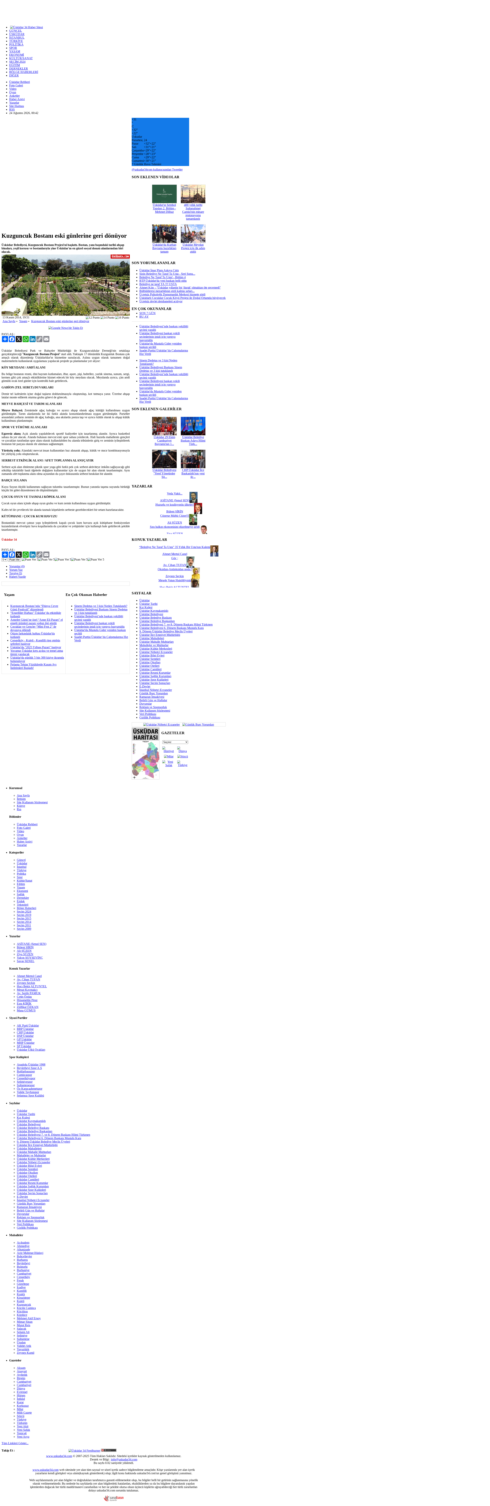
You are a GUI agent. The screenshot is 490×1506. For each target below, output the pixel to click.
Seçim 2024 (24, 911)
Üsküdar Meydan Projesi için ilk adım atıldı (193, 248)
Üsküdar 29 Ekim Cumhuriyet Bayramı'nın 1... (164, 440)
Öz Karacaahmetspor (29, 1088)
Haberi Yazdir (17, 576)
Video (12, 88)
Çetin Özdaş (24, 996)
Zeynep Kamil (25, 1352)
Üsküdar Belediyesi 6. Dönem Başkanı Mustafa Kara (171, 628)
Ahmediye (23, 1246)
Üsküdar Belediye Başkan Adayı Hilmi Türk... (193, 440)
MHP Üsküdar (25, 1042)
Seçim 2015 (24, 918)
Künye (21, 805)
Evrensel (22, 1392)
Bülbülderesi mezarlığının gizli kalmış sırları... (167, 291)
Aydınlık (22, 1374)
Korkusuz (23, 1405)
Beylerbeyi (23, 1263)
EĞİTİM (14, 65)
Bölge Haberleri (26, 908)
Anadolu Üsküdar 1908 (31, 1064)
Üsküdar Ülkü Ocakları (31, 1049)
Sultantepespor (26, 1085)
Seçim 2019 (24, 915)
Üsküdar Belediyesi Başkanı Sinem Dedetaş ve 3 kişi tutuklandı (160, 369)
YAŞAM (14, 51)
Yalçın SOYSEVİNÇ (30, 957)
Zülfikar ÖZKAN (27, 1007)
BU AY (144, 316)
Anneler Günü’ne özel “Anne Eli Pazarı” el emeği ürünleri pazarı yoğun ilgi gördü (36, 621)
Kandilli (22, 1290)
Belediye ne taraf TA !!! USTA (158, 284)
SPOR (13, 48)
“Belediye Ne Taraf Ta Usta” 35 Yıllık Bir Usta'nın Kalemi (174, 547)
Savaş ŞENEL (25, 961)
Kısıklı (21, 1294)
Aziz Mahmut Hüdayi (30, 1253)
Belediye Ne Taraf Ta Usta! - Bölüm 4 (162, 277)
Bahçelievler (24, 1256)
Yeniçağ (22, 1433)
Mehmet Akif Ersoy (29, 1318)
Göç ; (174, 558)
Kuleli (20, 1301)
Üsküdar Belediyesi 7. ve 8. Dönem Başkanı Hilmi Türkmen (176, 624)
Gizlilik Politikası (149, 717)
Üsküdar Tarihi (148, 603)
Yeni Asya (23, 1436)
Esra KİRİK (24, 1003)
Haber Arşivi (17, 99)
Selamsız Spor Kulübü (30, 1095)
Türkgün (22, 1423)
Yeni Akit (22, 1426)
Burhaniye (23, 1270)
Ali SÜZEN (24, 950)
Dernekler (23, 897)
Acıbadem (23, 1242)
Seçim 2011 (24, 925)
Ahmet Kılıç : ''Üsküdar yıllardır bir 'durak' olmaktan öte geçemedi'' (180, 287)
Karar (20, 1402)
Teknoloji (22, 904)
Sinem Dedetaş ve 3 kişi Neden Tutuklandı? (100, 606)
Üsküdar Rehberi (19, 82)
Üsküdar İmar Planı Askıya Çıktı (159, 270)
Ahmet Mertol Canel (29, 976)
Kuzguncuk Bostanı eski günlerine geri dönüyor (60, 321)
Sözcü (20, 1416)
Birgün (21, 1378)
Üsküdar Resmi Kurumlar (155, 672)
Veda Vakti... (174, 493)
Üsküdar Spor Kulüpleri (153, 679)
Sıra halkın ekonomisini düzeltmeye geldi (175, 526)
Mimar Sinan (25, 1321)
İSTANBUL (16, 37)
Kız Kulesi (145, 607)
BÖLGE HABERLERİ (23, 72)
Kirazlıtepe (23, 1297)
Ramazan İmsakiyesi (151, 696)
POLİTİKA (16, 44)
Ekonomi (22, 891)
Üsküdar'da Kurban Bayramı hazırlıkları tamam (164, 248)
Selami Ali (23, 1332)
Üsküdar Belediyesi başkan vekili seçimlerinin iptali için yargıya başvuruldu (99, 625)
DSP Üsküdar (25, 1035)
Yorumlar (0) (17, 566)
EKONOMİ (16, 54)
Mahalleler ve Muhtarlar (153, 645)
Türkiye (21, 870)
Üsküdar (144, 600)
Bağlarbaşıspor (26, 1071)
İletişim (21, 799)
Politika (21, 873)
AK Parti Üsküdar (28, 1025)
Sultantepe (23, 1339)
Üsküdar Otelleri (149, 665)
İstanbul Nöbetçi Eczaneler (155, 690)
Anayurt (22, 1371)
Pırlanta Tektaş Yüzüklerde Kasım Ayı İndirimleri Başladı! (33, 666)
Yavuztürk (23, 1349)
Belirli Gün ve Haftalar (153, 700)
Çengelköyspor (26, 1078)
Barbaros (22, 1259)
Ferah (20, 1280)
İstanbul (21, 866)
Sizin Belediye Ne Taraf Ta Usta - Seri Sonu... (167, 273)
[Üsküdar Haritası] (145, 778)
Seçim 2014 (24, 921)
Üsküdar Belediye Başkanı (155, 617)
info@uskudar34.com (124, 1459)
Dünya (21, 1388)
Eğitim (21, 884)
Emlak (21, 901)
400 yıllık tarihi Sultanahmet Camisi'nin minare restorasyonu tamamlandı (193, 211)
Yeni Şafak (23, 1429)
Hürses (21, 1395)
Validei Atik (24, 1345)
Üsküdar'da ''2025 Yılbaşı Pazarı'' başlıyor (35, 647)
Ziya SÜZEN (25, 954)
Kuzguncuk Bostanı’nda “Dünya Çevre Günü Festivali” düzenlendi (34, 607)
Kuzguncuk (24, 1304)
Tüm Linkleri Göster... (15, 1443)
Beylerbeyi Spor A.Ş (29, 1068)
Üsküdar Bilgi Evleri (151, 655)
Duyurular (145, 703)
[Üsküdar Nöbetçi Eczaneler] (161, 724)
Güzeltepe (23, 1284)
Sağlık (20, 894)
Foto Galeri (16, 85)
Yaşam (23, 321)
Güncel (21, 860)
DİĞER (14, 75)
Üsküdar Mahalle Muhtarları (156, 641)
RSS (12, 109)
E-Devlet (144, 686)
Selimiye (22, 1335)
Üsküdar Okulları (149, 662)
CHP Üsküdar (25, 1032)
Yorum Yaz (16, 569)
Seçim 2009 (24, 928)
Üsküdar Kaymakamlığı (153, 610)
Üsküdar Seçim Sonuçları (154, 683)
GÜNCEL (15, 30)
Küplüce (22, 1314)
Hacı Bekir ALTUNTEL (32, 986)
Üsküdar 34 (9, 539)
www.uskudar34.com (59, 1456)
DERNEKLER (18, 68)
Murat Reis (23, 1325)
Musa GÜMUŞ (26, 1010)
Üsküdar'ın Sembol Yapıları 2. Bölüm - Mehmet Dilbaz (164, 208)
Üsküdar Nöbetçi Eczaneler (156, 652)
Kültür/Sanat (24, 880)
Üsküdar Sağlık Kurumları (155, 676)
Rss (19, 809)
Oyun (12, 92)
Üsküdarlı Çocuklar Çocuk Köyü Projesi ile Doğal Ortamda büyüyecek (182, 297)
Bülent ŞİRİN (25, 947)
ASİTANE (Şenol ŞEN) (31, 943)
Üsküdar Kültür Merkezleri (155, 648)
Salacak (21, 1328)
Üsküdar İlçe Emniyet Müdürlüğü (159, 634)
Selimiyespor (25, 1081)
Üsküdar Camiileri (150, 669)
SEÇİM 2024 (17, 61)
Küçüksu (22, 1311)
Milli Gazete (24, 1412)
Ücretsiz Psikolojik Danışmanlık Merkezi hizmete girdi (172, 294)
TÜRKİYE (16, 41)
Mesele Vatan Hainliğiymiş (174, 580)
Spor (20, 877)
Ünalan (21, 1342)
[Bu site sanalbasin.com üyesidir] (114, 1500)
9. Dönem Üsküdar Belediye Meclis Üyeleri (166, 631)
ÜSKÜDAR (16, 34)
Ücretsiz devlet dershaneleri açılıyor (160, 301)
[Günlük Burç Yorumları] (197, 724)
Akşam (21, 1367)
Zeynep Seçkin (26, 982)
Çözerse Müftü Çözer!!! (174, 515)
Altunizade (23, 1249)
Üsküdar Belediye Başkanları (157, 621)
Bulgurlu (22, 1266)
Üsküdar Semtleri (149, 659)
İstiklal (21, 1398)
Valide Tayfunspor (28, 1092)
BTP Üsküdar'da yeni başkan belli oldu (163, 280)
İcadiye (21, 1287)
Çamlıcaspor (24, 1074)
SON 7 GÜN (147, 313)
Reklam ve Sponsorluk (153, 707)
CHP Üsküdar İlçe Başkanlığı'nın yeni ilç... (193, 473)
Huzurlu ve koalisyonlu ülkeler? (174, 504)
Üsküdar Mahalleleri (151, 638)
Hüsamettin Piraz (27, 1000)
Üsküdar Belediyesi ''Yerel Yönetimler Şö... (164, 473)
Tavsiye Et (15, 573)
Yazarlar (14, 102)
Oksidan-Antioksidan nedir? (175, 569)
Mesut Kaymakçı (27, 989)
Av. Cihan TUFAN (28, 979)
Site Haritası (16, 106)
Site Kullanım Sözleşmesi (154, 710)
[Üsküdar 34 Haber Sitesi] (26, 27)
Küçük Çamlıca (26, 1308)
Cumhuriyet (24, 1273)
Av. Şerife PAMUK (29, 993)
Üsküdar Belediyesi (151, 614)
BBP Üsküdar (25, 1029)
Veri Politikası (147, 714)
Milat (20, 1409)
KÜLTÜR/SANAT (21, 58)
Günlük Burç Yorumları (153, 693)
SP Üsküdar (24, 1046)
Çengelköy (23, 1277)
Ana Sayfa (8, 321)
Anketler (14, 95)
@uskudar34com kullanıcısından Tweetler (157, 169)
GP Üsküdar (24, 1039)
